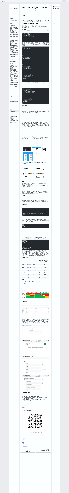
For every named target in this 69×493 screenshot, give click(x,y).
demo (23, 443)
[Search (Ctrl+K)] (67, 1)
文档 (23, 442)
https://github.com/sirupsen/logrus (31, 270)
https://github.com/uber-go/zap (31, 277)
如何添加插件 (24, 283)
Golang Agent (24, 438)
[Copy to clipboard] (48, 33)
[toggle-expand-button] (50, 5)
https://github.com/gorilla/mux (31, 274)
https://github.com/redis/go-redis (31, 267)
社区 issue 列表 (25, 446)
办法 (23, 439)
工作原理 (24, 282)
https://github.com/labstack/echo (31, 264)
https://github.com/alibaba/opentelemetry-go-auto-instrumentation (34, 407)
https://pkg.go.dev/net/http (30, 276)
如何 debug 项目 (25, 284)
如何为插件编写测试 (25, 285)
